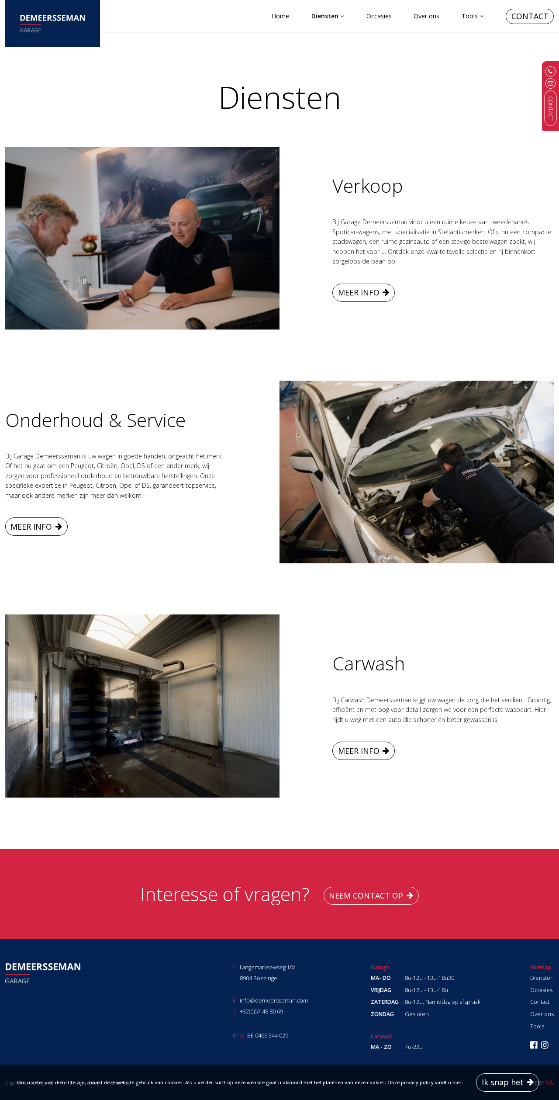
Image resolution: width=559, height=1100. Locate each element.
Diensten (324, 16)
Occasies (379, 16)
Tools (470, 16)
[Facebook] (534, 1045)
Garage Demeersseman (42, 973)
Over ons (426, 16)
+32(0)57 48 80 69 (261, 1011)
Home (280, 16)
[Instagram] (545, 1045)
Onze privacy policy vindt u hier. (425, 1082)
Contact (530, 16)
